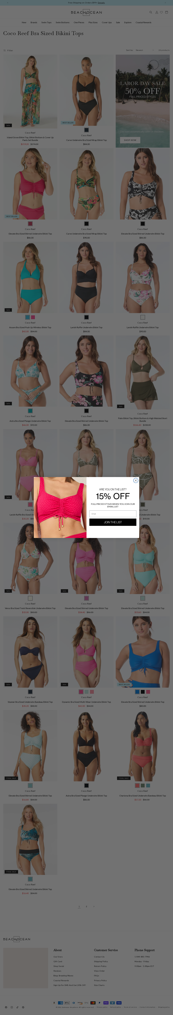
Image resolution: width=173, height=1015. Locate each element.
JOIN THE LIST (113, 522)
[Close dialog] (135, 480)
